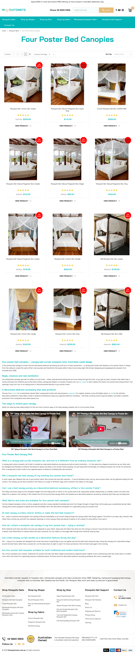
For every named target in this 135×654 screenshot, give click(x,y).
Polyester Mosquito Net (36, 622)
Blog (86, 604)
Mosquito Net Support (112, 19)
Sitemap (88, 623)
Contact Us (9, 25)
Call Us (124, 597)
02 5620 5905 (15, 638)
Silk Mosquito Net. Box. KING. (112, 334)
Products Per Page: (40, 54)
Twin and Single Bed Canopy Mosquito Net (67, 616)
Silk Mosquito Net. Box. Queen (111, 259)
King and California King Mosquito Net (68, 601)
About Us (88, 607)
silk (112, 393)
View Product (21, 126)
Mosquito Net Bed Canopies (12, 600)
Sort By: (109, 54)
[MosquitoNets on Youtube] (119, 10)
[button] (120, 613)
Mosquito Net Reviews (93, 600)
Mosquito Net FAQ (91, 596)
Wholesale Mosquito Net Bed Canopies (12, 608)
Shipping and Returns (93, 611)
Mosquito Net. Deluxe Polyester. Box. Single (67, 184)
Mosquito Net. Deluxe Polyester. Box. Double (23, 184)
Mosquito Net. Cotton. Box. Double (67, 259)
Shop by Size (45, 19)
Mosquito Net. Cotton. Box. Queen (23, 109)
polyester (71, 393)
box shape (83, 382)
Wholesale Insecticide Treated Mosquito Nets (13, 614)
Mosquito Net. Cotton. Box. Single (23, 334)
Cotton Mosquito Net (35, 618)
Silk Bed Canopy (34, 626)
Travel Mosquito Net (9, 604)
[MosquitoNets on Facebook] (116, 10)
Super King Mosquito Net (66, 596)
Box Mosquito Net (34, 596)
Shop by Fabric (63, 19)
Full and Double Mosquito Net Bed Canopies (67, 610)
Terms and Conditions (93, 619)
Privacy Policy (90, 615)
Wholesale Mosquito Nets (85, 19)
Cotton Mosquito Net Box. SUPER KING (111, 109)
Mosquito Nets (8, 19)
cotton (14, 393)
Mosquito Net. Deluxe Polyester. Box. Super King (67, 110)
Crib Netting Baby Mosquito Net (68, 621)
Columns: (8, 54)
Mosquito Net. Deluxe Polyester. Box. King (112, 184)
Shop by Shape (27, 19)
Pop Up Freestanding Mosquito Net (39, 604)
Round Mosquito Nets (36, 600)
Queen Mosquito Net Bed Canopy (69, 605)
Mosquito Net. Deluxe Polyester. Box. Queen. (23, 259)
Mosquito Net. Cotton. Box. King (67, 334)
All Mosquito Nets (8, 596)
